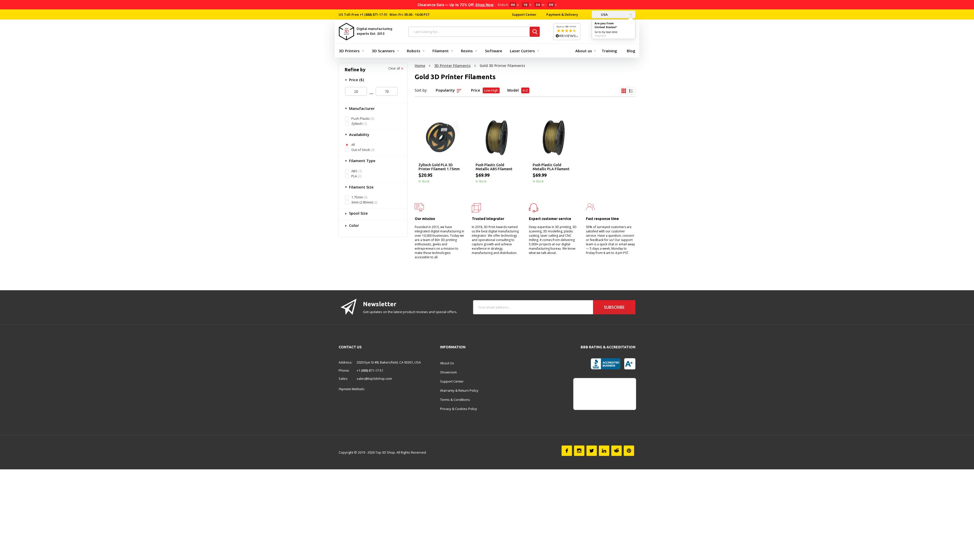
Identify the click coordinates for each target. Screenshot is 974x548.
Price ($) (356, 79)
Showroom (448, 372)
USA (604, 14)
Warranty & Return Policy (459, 390)
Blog (631, 50)
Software (493, 50)
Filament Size (361, 187)
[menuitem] (350, 51)
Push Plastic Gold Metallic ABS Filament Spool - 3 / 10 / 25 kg (494, 167)
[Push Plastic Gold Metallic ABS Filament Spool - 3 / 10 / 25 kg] (496, 137)
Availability (358, 134)
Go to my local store (606, 32)
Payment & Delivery (562, 14)
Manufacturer (361, 108)
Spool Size (358, 213)
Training (609, 50)
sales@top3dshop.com (374, 378)
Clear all (394, 68)
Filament (440, 50)
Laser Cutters (522, 50)
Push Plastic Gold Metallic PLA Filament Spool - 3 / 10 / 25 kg (551, 167)
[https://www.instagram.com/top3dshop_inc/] (579, 451)
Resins (467, 50)
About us (583, 50)
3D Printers (349, 50)
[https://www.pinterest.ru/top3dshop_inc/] (629, 451)
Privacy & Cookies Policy (458, 408)
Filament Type (361, 160)
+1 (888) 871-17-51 (373, 14)
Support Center (524, 14)
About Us (447, 363)
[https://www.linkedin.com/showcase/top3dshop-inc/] (604, 451)
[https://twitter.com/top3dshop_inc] (591, 451)
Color (353, 225)
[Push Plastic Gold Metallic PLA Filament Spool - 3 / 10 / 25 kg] (554, 137)
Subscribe (614, 307)
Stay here (600, 36)
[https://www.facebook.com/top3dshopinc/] (567, 451)
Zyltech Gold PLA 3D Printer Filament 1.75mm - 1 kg (439, 167)
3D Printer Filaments (452, 65)
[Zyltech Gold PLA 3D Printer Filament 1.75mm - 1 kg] (439, 137)
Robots (413, 50)
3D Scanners (383, 50)
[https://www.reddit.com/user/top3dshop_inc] (616, 451)
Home (420, 65)
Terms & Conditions (455, 399)
